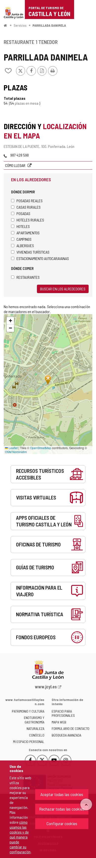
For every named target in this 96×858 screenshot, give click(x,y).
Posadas (23, 213)
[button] (10, 320)
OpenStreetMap (40, 448)
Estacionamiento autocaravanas (42, 258)
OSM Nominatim (16, 452)
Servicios (20, 25)
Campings (24, 239)
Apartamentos (28, 232)
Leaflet (13, 448)
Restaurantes (28, 277)
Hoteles (23, 226)
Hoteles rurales (30, 220)
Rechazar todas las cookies (61, 809)
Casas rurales (28, 207)
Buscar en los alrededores (62, 288)
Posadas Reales (29, 200)
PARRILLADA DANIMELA (49, 25)
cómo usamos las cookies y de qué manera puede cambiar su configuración (20, 837)
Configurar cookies (62, 823)
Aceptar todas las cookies (61, 794)
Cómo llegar (15, 165)
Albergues (25, 245)
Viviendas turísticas (32, 252)
